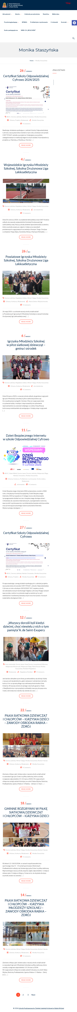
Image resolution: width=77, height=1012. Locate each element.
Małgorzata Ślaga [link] (42, 473)
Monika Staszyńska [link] (40, 117)
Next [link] (33, 995)
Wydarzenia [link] (24, 120)
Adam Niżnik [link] (13, 473)
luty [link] (25, 431)
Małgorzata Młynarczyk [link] (13, 666)
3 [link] (27, 995)
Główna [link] (12, 120)
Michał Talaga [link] (31, 206)
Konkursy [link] (19, 210)
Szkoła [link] (17, 14)
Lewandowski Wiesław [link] (40, 664)
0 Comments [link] (27, 123)
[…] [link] (32, 140)
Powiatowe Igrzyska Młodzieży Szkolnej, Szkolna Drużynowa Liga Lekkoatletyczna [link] (26, 260)
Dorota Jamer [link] (21, 473)
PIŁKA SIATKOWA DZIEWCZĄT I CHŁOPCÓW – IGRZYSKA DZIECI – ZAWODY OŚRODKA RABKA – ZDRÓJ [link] (26, 721)
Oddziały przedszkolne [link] (32, 14)
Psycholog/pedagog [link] (10, 22)
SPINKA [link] (24, 22)
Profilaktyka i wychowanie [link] (39, 22)
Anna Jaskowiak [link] (10, 664)
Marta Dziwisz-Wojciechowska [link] (38, 301)
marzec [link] (26, 336)
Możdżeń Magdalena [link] (29, 668)
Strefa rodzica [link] (41, 479)
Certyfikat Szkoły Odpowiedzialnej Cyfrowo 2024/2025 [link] (26, 77)
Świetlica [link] (46, 14)
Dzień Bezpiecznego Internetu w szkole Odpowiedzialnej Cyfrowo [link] (26, 437)
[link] (74, 22)
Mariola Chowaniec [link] (28, 117)
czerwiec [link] (26, 71)
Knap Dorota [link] (29, 664)
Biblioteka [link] (55, 14)
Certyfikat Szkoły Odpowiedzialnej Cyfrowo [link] (26, 534)
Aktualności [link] (6, 14)
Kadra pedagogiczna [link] (11, 30)
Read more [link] (26, 145)
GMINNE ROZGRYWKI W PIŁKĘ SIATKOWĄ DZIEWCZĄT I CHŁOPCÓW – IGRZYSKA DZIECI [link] (26, 812)
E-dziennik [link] (54, 22)
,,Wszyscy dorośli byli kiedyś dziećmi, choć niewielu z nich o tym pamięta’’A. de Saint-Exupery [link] (26, 626)
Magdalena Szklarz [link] (21, 206)
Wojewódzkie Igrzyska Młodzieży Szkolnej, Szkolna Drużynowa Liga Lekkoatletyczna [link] (26, 168)
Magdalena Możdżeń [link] (26, 672)
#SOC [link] (9, 117)
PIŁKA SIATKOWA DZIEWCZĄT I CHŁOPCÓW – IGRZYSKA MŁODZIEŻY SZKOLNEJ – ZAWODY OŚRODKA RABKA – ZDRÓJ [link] (26, 908)
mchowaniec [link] (21, 484)
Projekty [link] (17, 120)
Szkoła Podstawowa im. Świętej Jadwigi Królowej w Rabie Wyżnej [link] (41, 1008)
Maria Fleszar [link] (36, 666)
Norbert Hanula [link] (43, 760)
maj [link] (26, 252)
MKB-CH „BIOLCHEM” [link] (28, 30)
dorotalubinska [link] (38, 210)
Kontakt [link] (64, 22)
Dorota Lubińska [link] (16, 117)
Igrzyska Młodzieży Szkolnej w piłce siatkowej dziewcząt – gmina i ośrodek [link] (26, 344)
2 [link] (23, 995)
